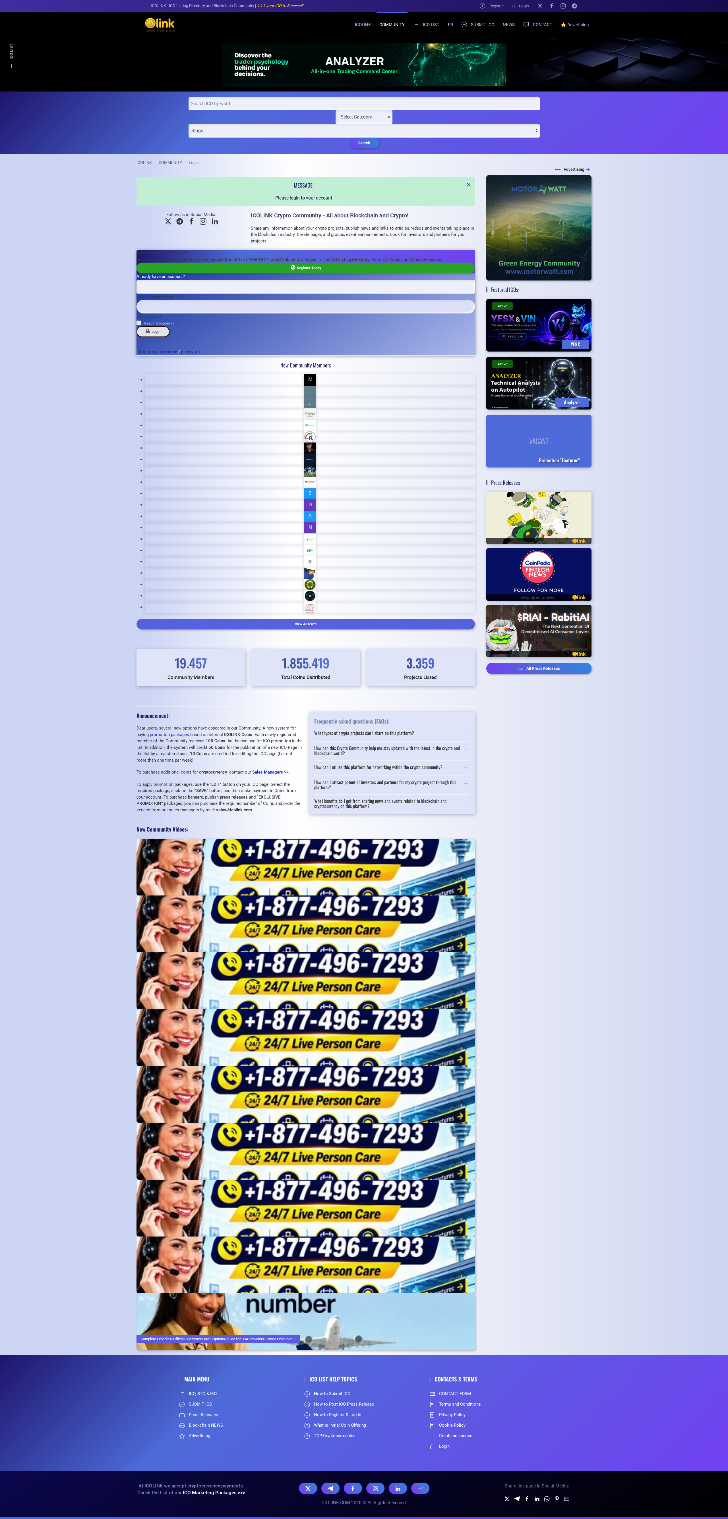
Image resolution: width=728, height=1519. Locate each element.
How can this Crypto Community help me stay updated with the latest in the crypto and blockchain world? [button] (387, 751)
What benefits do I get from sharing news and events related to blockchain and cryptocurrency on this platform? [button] (380, 804)
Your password (148, 317)
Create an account (456, 1435)
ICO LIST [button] (431, 24)
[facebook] (527, 1498)
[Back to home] (156, 25)
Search (364, 143)
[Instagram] (563, 5)
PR (450, 24)
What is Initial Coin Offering (340, 1425)
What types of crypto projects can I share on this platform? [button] (364, 733)
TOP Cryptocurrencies (334, 1435)
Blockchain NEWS (206, 1425)
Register (496, 6)
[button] (469, 185)
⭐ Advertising (575, 24)
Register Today (308, 268)
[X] (540, 5)
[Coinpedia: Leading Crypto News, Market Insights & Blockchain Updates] (539, 574)
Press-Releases (203, 1414)
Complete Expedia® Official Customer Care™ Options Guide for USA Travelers (202, 1339)
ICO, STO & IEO (203, 1393)
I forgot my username (156, 351)
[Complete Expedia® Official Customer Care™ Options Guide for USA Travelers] (305, 1321)
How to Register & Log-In (337, 1414)
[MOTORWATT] (539, 227)
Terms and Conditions (460, 1404)
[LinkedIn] (398, 1488)
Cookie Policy (452, 1425)
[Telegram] (574, 5)
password (190, 351)
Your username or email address (162, 297)
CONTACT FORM (455, 1393)
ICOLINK (363, 24)
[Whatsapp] (547, 1498)
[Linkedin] (537, 1498)
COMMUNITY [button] (392, 24)
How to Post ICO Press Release (344, 1404)
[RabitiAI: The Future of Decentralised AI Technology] (539, 631)
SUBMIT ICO (482, 24)
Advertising (574, 169)
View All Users (306, 624)
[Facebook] (552, 5)
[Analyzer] (364, 64)
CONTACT (542, 24)
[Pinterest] (557, 1498)
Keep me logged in (159, 323)
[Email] (420, 1488)
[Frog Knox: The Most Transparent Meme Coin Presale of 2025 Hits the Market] (539, 518)
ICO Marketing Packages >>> (214, 1492)
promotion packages (169, 734)
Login (524, 6)
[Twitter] (507, 1498)
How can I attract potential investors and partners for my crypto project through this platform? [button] (385, 785)
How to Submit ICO (332, 1393)
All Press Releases (543, 668)
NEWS (509, 24)
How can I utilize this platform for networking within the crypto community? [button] (378, 767)
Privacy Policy (452, 1414)
